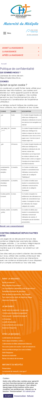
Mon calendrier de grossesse (11, 285)
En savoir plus (29, 391)
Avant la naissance (12, 48)
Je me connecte (32, 34)
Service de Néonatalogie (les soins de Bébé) (16, 350)
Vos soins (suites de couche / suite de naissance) (18, 347)
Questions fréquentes (9, 300)
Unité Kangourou (7, 353)
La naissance (9, 51)
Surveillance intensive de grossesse (14, 291)
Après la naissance (12, 55)
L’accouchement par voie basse (12, 325)
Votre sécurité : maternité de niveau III (14, 316)
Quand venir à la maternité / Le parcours (15, 310)
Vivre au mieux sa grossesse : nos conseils (16, 294)
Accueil (4, 64)
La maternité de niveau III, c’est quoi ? (14, 371)
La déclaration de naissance (11, 338)
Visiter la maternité (8, 283)
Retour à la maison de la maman (12, 358)
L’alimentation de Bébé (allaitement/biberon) (17, 344)
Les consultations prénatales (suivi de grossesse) (18, 288)
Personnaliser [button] (20, 396)
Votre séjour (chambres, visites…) (13, 341)
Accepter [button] (8, 396)
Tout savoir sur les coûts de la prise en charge (17, 297)
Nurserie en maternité (9, 356)
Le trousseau (6, 319)
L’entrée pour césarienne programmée (14, 313)
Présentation (6, 368)
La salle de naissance (9, 322)
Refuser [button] (30, 396)
